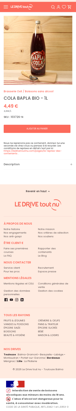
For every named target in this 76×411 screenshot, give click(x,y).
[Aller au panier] (69, 7)
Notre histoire (12, 229)
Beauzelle (46, 354)
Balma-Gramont (28, 354)
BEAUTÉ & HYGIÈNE (14, 335)
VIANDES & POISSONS (16, 324)
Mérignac (9, 361)
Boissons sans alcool (39, 91)
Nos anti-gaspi (13, 236)
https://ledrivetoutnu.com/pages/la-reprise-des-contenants (33, 152)
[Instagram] (16, 299)
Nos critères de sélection (53, 232)
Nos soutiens (45, 236)
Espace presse (47, 271)
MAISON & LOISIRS (48, 335)
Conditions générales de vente (53, 285)
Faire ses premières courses (16, 250)
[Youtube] (11, 299)
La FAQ (8, 255)
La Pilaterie (30, 361)
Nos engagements (15, 232)
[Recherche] (53, 7)
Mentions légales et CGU (19, 283)
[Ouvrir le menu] (6, 6)
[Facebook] (6, 299)
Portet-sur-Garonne (33, 358)
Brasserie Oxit (13, 91)
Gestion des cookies (50, 291)
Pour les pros (12, 271)
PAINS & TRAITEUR (48, 324)
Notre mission (46, 229)
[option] (38, 50)
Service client (12, 268)
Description (12, 164)
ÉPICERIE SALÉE (12, 328)
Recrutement (46, 268)
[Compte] (58, 7)
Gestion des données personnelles (17, 292)
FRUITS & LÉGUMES (14, 320)
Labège (58, 354)
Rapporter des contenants (47, 250)
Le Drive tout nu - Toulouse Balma (42, 369)
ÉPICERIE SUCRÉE (47, 328)
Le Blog (42, 255)
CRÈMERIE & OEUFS (49, 320)
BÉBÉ (41, 331)
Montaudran (11, 358)
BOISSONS (10, 331)
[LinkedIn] (22, 299)
